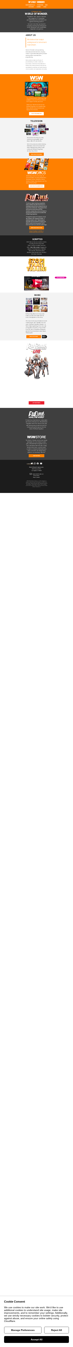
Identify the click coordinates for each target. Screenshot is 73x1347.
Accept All (36, 1339)
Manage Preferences (23, 1330)
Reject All (56, 1330)
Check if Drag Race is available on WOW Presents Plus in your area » (36, 231)
